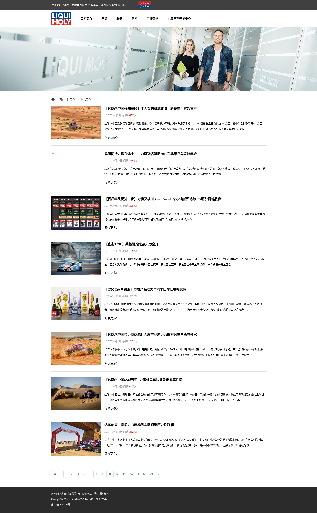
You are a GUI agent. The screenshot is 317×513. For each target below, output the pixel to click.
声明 (53, 493)
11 (110, 474)
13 (124, 474)
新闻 (134, 18)
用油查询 (152, 18)
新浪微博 (104, 493)
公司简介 (86, 18)
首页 (62, 99)
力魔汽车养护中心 (179, 18)
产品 (104, 18)
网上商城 (82, 493)
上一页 (70, 474)
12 (117, 474)
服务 (119, 18)
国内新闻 (86, 99)
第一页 (57, 474)
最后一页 (155, 474)
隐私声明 (61, 493)
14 (131, 474)
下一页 (141, 474)
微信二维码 (92, 493)
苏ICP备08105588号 (60, 504)
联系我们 (71, 493)
